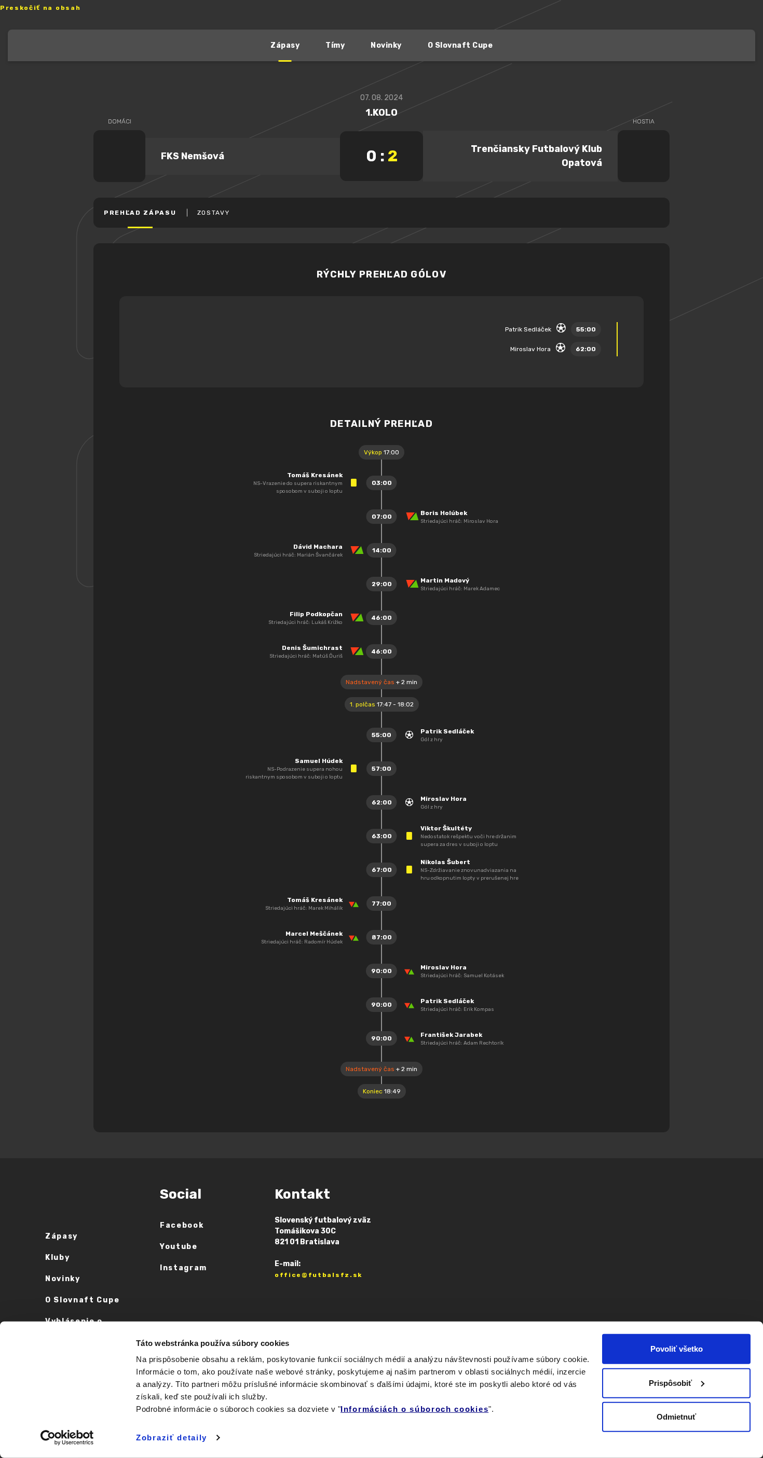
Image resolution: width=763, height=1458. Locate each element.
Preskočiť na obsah (40, 7)
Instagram (183, 1267)
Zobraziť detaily (171, 1437)
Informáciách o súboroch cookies (414, 1409)
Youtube (179, 1246)
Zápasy (284, 45)
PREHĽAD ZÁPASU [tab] (140, 212)
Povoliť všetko (676, 1348)
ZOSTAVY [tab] (213, 212)
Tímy (335, 45)
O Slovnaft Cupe (460, 45)
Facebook (181, 1225)
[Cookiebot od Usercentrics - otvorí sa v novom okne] (67, 1438)
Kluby (57, 1257)
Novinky (386, 45)
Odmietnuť (676, 1416)
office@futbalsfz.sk (318, 1275)
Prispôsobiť (670, 1382)
